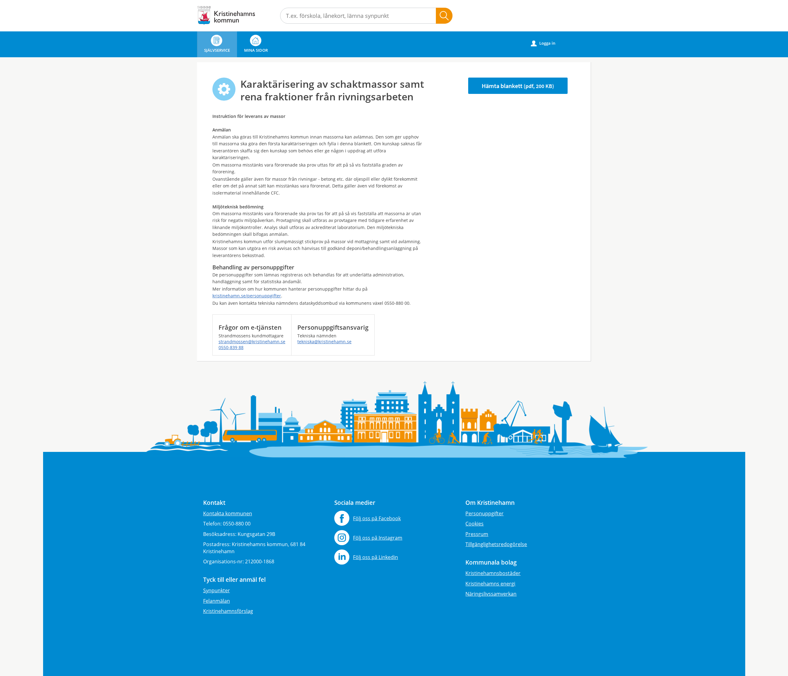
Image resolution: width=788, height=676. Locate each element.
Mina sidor (256, 50)
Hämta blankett (518, 86)
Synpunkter (216, 590)
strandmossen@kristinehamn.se (252, 341)
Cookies (474, 523)
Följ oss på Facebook (377, 518)
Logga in (543, 43)
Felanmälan (216, 601)
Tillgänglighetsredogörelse (496, 544)
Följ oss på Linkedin (375, 557)
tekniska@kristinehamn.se (324, 341)
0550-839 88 (231, 347)
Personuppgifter (484, 513)
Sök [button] (444, 16)
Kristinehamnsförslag (228, 611)
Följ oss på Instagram (377, 537)
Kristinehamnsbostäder (493, 573)
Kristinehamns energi (490, 583)
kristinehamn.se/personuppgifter (246, 296)
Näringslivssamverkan (491, 593)
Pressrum (476, 534)
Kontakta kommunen (227, 513)
